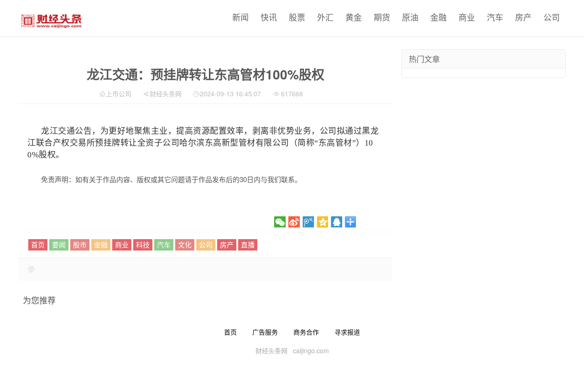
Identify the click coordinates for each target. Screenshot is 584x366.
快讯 (269, 17)
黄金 (353, 17)
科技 (143, 244)
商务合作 (306, 331)
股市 (80, 244)
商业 (467, 17)
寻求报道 (347, 331)
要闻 (59, 244)
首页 (38, 244)
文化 (185, 244)
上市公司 (118, 93)
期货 (382, 17)
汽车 (495, 17)
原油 (410, 17)
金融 (438, 17)
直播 (248, 244)
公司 (551, 17)
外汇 (325, 17)
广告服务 (265, 331)
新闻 (240, 17)
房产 (523, 17)
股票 (297, 17)
